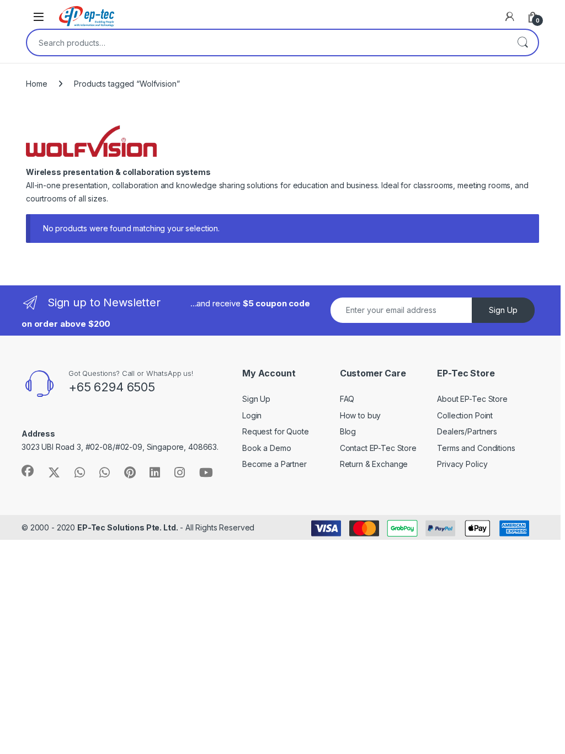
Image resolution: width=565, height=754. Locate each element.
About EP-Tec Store (472, 398)
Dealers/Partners (467, 431)
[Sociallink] (28, 471)
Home (36, 83)
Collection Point (465, 415)
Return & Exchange (374, 464)
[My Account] (510, 16)
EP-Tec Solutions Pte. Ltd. (127, 527)
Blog (348, 431)
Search (522, 42)
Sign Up (503, 310)
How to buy (360, 415)
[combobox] (267, 42)
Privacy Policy (462, 464)
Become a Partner (274, 464)
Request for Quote (275, 431)
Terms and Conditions (476, 448)
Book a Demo (266, 448)
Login (252, 415)
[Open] (38, 16)
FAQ (347, 398)
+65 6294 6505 (111, 387)
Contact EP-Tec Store (378, 448)
